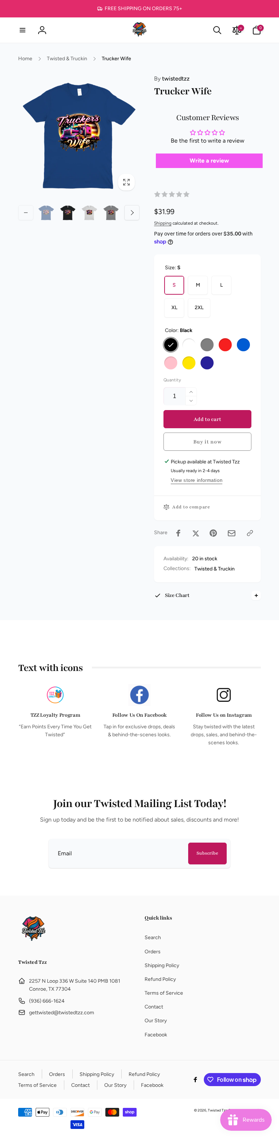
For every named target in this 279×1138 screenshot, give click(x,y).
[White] (188, 344)
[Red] (225, 344)
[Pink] (170, 362)
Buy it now (207, 441)
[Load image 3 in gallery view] (89, 212)
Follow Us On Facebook (139, 715)
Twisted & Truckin (214, 569)
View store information (196, 480)
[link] (139, 9)
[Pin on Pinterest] (213, 533)
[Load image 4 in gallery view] (111, 212)
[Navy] (207, 362)
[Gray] (207, 344)
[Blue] (243, 344)
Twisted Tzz (217, 1110)
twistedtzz (172, 78)
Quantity (172, 380)
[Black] (170, 344)
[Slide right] (132, 212)
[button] (23, 30)
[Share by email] (231, 533)
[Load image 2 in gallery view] (68, 212)
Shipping (162, 223)
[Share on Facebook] (178, 533)
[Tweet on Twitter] (195, 533)
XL (174, 307)
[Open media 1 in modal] (79, 134)
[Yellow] (188, 362)
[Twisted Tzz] (33, 943)
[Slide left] (25, 212)
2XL (199, 307)
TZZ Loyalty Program (55, 715)
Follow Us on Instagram (224, 715)
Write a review (209, 160)
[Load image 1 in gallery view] (46, 212)
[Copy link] (250, 533)
